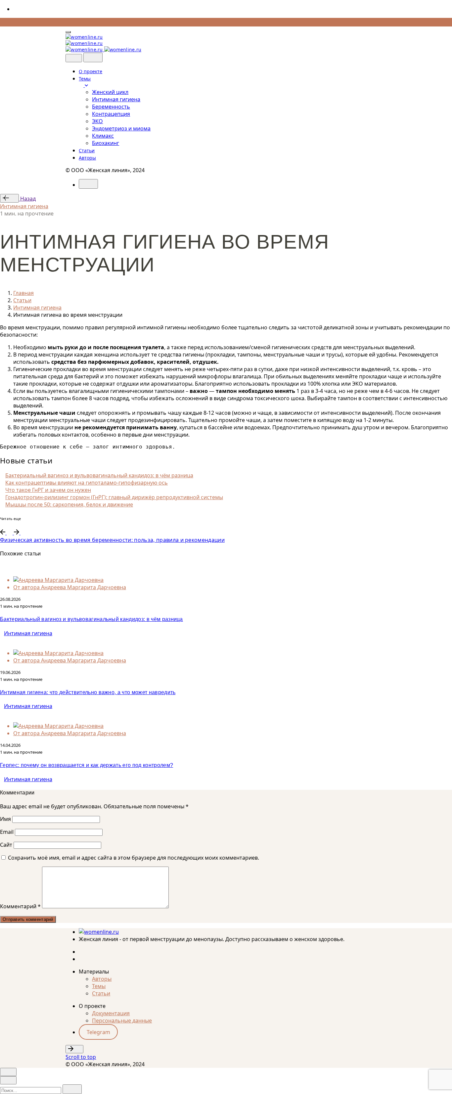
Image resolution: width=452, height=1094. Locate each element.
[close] (74, 58)
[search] (72, 1089)
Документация (111, 1013)
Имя (5, 819)
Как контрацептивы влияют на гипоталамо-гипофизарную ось (86, 482)
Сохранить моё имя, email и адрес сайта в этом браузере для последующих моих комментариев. (133, 857)
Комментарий (20, 906)
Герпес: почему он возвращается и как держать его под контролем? (86, 765)
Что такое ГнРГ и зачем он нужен (48, 490)
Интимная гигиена (24, 206)
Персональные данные (122, 1020)
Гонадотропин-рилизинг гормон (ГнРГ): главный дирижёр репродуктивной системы (114, 497)
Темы (99, 986)
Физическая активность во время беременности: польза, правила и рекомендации (112, 540)
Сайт (6, 844)
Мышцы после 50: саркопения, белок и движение (69, 504)
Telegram (98, 1032)
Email (7, 831)
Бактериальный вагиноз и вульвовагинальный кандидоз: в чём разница (99, 475)
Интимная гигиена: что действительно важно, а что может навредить (87, 692)
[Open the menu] (68, 32)
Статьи (101, 993)
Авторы (102, 978)
